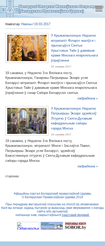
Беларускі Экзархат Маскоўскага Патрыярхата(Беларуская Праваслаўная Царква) (61, 8)
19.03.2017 (42, 24)
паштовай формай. (76, 215)
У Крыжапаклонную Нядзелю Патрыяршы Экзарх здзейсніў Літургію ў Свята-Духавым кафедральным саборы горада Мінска (74, 118)
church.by (73, 204)
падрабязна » (87, 98)
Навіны (26, 24)
